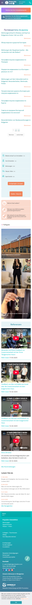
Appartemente (7, 524)
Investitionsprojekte (9, 557)
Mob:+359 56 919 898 (9, 566)
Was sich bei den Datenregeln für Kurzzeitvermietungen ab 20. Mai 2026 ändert (15, 488)
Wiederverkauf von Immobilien (15, 155)
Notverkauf (6, 555)
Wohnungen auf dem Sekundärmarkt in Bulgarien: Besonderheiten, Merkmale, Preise (14, 81)
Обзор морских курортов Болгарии (13, 42)
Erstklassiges (7, 543)
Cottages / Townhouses (10, 532)
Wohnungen (10, 166)
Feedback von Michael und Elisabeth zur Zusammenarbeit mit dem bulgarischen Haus (15, 420)
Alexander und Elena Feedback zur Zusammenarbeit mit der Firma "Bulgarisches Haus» (13, 352)
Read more (24, 598)
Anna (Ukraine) (6, 452)
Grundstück (6, 547)
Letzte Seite (19, 134)
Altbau (5, 534)
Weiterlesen (27, 38)
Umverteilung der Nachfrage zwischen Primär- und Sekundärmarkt (15, 502)
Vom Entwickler (10, 161)
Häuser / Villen (7, 526)
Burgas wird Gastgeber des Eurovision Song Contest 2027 (14, 480)
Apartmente (10, 176)
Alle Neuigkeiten (6, 506)
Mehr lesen (5, 358)
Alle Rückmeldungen (8, 467)
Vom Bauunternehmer (9, 536)
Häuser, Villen (10, 171)
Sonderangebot (7, 545)
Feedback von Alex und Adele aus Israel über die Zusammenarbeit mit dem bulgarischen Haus (14, 386)
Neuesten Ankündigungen (10, 553)
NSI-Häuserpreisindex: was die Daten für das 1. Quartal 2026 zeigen (15, 495)
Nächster (11, 134)
